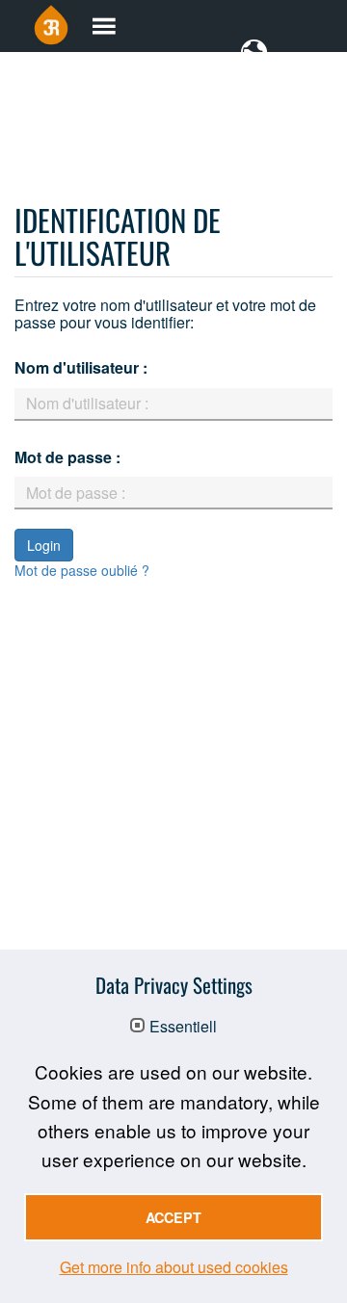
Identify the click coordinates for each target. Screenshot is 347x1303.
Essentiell (183, 1026)
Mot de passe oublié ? (81, 570)
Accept (173, 1217)
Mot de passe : (67, 457)
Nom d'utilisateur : (80, 367)
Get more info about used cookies (174, 1267)
